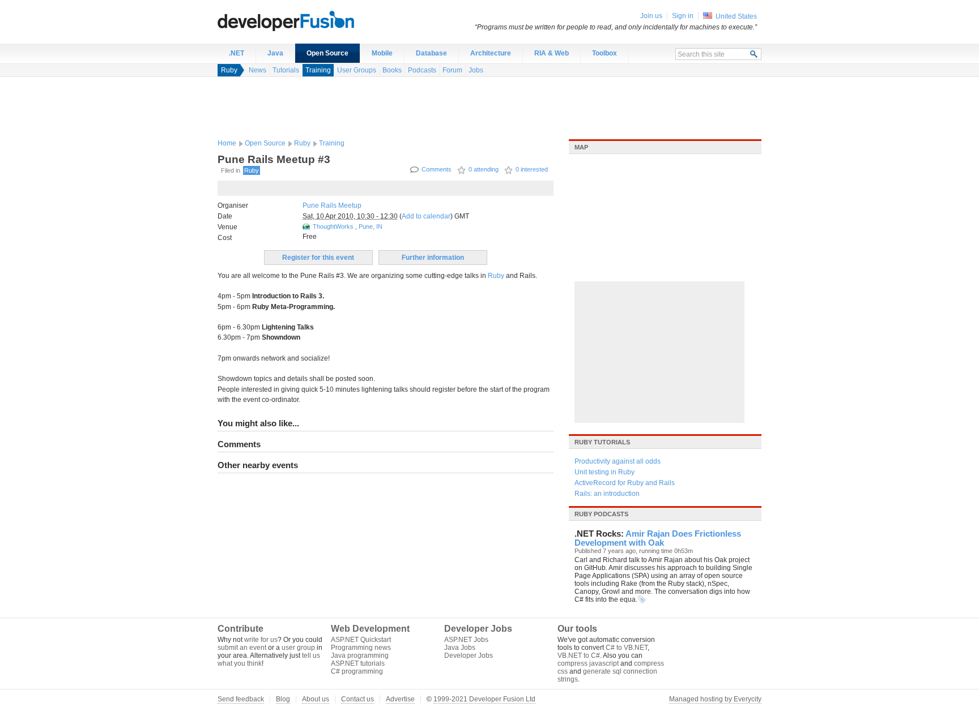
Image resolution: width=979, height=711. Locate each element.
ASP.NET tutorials (358, 663)
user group (298, 648)
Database (431, 53)
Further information (433, 258)
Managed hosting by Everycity (715, 699)
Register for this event (318, 258)
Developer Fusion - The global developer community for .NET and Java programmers (314, 20)
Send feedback (241, 699)
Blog (283, 699)
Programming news (361, 648)
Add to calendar (426, 216)
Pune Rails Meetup (332, 205)
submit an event (242, 648)
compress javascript (588, 663)
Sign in (682, 16)
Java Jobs (459, 648)
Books (392, 70)
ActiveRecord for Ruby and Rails (624, 483)
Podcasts (422, 70)
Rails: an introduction (607, 494)
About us (315, 699)
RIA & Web (551, 53)
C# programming (357, 671)
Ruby (229, 70)
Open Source (327, 53)
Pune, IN (370, 226)
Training (318, 70)
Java (275, 53)
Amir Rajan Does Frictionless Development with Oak (657, 538)
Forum (452, 70)
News (257, 70)
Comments (437, 169)
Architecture (490, 53)
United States (736, 16)
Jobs (476, 70)
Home (227, 143)
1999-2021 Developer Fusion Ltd (484, 699)
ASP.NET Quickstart (361, 640)
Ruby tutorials (602, 442)
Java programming (360, 655)
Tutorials (286, 70)
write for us (261, 640)
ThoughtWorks (334, 226)
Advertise (400, 699)
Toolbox (604, 53)
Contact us (357, 699)
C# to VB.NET (627, 648)
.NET (236, 53)
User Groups (356, 70)
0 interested (532, 169)
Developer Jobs (468, 655)
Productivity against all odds (617, 461)
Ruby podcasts (601, 514)
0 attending (484, 169)
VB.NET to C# (578, 655)
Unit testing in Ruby (604, 472)
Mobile (382, 53)
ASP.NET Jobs (466, 640)
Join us (651, 16)
